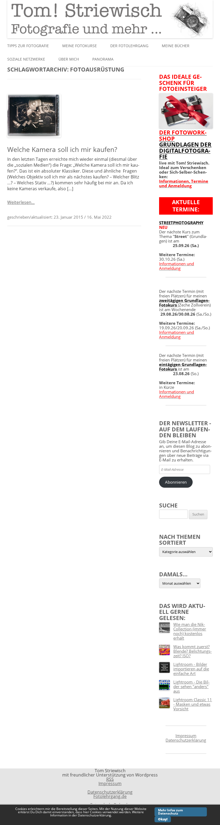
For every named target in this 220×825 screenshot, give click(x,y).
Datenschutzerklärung (186, 740)
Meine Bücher (175, 45)
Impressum (185, 735)
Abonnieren (176, 482)
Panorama (102, 59)
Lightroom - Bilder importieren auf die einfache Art (191, 669)
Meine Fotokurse (79, 45)
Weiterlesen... (21, 202)
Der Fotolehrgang (129, 45)
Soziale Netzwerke (26, 59)
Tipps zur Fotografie (28, 45)
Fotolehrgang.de (110, 796)
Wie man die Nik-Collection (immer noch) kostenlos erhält (189, 631)
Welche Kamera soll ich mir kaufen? (62, 149)
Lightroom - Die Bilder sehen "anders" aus (191, 686)
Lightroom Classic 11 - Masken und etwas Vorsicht (192, 704)
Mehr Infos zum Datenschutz (170, 812)
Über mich (68, 59)
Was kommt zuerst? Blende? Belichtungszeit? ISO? (192, 651)
